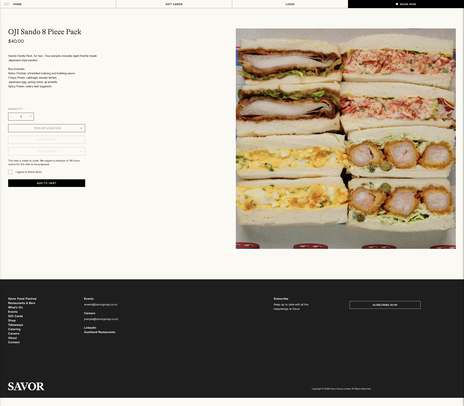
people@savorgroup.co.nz (101, 319)
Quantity (15, 109)
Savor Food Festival (22, 299)
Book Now (408, 4)
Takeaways (15, 325)
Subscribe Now (385, 305)
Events (13, 312)
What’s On (15, 307)
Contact (14, 342)
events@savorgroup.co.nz (100, 305)
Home (17, 4)
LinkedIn (90, 328)
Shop (12, 321)
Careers (13, 334)
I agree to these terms (29, 172)
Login (290, 4)
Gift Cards (174, 4)
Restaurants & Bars (21, 303)
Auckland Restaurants (99, 332)
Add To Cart (47, 183)
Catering (14, 329)
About (12, 338)
